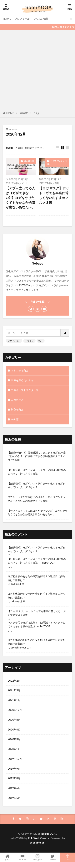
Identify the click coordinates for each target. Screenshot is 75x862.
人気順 (19, 147)
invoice (15, 583)
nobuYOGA (48, 833)
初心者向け (29, 161)
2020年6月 (14, 729)
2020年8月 (14, 719)
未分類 (14, 419)
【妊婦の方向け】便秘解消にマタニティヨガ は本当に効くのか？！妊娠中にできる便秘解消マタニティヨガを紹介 (37, 456)
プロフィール (22, 18)
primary (15, 601)
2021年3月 (14, 690)
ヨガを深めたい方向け (57, 162)
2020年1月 (14, 749)
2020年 (24, 113)
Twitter (52, 859)
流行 (40, 340)
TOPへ (67, 859)
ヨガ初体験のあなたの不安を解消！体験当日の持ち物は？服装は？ (36, 578)
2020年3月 (14, 739)
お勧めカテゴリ (33, 147)
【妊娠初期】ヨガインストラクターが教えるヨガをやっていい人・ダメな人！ (36, 485)
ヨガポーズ (17, 399)
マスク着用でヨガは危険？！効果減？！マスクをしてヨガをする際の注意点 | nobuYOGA (36, 624)
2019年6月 (14, 788)
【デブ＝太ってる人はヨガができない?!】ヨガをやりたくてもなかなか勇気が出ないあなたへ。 (20, 197)
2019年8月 (14, 778)
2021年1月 (14, 700)
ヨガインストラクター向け (26, 390)
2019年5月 (14, 797)
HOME (7, 18)
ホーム (7, 859)
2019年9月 (14, 768)
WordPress (37, 842)
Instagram (37, 859)
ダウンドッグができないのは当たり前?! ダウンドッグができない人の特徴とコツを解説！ (36, 498)
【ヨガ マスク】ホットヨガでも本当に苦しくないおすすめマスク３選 (54, 195)
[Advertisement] (37, 69)
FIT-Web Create (38, 838)
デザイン (29, 340)
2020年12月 (15, 709)
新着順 (9, 147)
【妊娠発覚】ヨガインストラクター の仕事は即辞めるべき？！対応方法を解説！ (37, 471)
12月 (37, 113)
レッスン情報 (40, 18)
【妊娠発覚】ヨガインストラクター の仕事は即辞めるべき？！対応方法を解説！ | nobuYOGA (37, 560)
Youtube (22, 859)
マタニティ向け (19, 370)
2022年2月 (14, 680)
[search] (65, 333)
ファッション (14, 340)
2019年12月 (15, 758)
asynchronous (18, 647)
